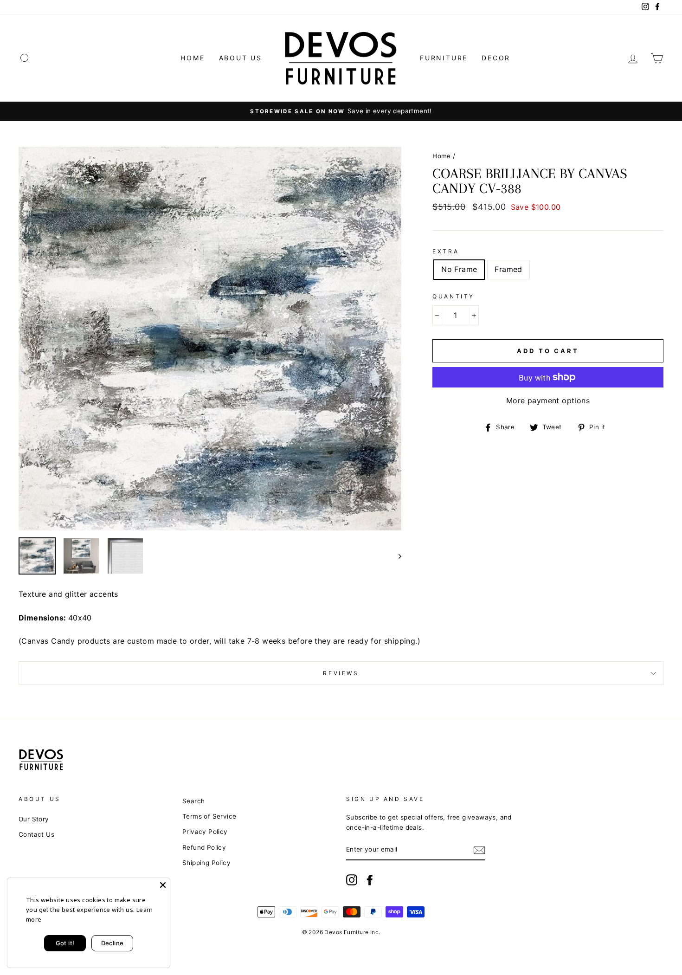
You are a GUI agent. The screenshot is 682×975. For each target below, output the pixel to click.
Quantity (453, 296)
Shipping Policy (206, 862)
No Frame (459, 269)
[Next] (395, 556)
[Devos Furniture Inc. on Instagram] (351, 879)
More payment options (548, 400)
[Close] (162, 885)
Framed (508, 269)
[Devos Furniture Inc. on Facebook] (369, 879)
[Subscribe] (479, 850)
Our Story (34, 819)
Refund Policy (204, 847)
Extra (445, 251)
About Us (240, 58)
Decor (496, 58)
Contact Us (36, 834)
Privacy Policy (205, 831)
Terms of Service (209, 816)
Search (193, 801)
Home (192, 58)
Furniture (444, 58)
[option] (341, 111)
